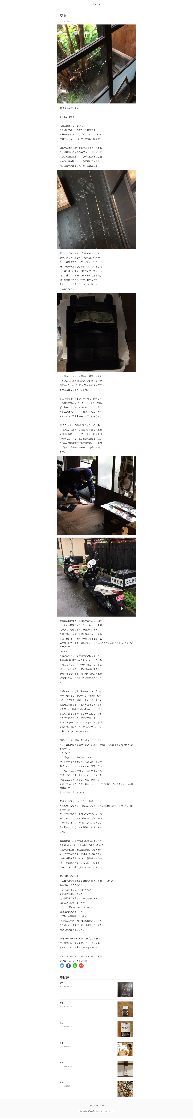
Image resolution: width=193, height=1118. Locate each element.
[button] (62, 965)
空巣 (63, 16)
